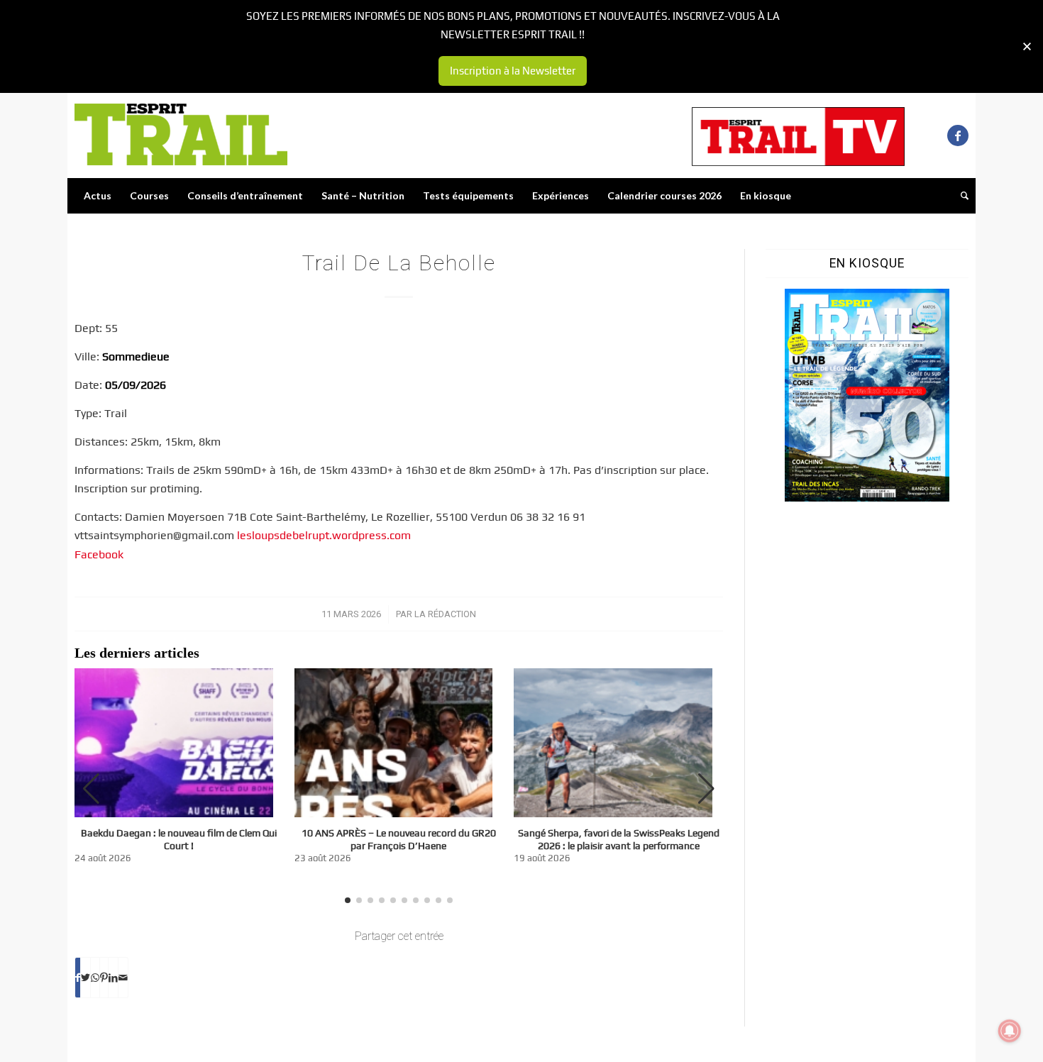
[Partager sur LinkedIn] (113, 977)
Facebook (98, 554)
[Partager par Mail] (123, 977)
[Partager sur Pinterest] (104, 977)
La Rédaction (445, 614)
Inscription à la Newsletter (512, 71)
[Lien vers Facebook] (957, 135)
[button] (706, 788)
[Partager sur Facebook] (77, 977)
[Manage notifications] (1009, 1030)
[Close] (1027, 46)
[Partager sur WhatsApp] (95, 977)
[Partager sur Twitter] (85, 977)
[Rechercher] (959, 196)
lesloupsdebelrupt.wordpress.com (324, 535)
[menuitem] (97, 196)
